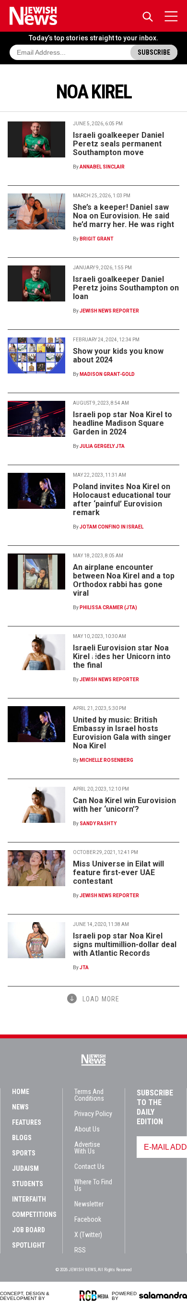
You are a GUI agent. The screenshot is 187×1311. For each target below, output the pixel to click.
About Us (87, 1129)
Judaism (25, 1168)
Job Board (28, 1230)
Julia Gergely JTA (102, 446)
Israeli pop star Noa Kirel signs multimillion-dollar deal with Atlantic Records (124, 944)
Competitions (34, 1214)
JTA (84, 967)
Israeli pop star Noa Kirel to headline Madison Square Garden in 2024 (122, 423)
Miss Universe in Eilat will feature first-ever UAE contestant (118, 872)
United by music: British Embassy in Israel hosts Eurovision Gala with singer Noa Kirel (122, 732)
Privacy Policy (93, 1114)
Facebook (87, 1219)
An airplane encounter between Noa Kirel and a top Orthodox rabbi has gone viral (124, 580)
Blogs (22, 1138)
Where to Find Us (93, 1185)
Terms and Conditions (89, 1095)
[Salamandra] (163, 1295)
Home (20, 1091)
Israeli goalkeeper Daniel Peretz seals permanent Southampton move (118, 144)
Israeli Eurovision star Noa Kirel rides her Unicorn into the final (122, 656)
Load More (100, 999)
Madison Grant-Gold (107, 374)
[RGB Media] (96, 1295)
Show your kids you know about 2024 (118, 355)
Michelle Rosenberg (106, 760)
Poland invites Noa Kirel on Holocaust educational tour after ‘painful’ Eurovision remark (122, 499)
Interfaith (29, 1199)
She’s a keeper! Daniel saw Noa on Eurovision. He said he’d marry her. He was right (123, 216)
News (20, 1107)
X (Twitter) (88, 1235)
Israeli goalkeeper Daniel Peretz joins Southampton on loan (126, 288)
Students (27, 1184)
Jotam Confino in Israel (111, 526)
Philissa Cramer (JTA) (108, 607)
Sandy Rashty (98, 823)
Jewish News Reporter (109, 310)
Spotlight (28, 1245)
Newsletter (89, 1204)
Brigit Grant (97, 238)
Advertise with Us (87, 1148)
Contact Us (89, 1166)
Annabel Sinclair (102, 166)
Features (26, 1122)
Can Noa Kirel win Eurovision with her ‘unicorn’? (124, 805)
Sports (23, 1153)
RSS (80, 1250)
